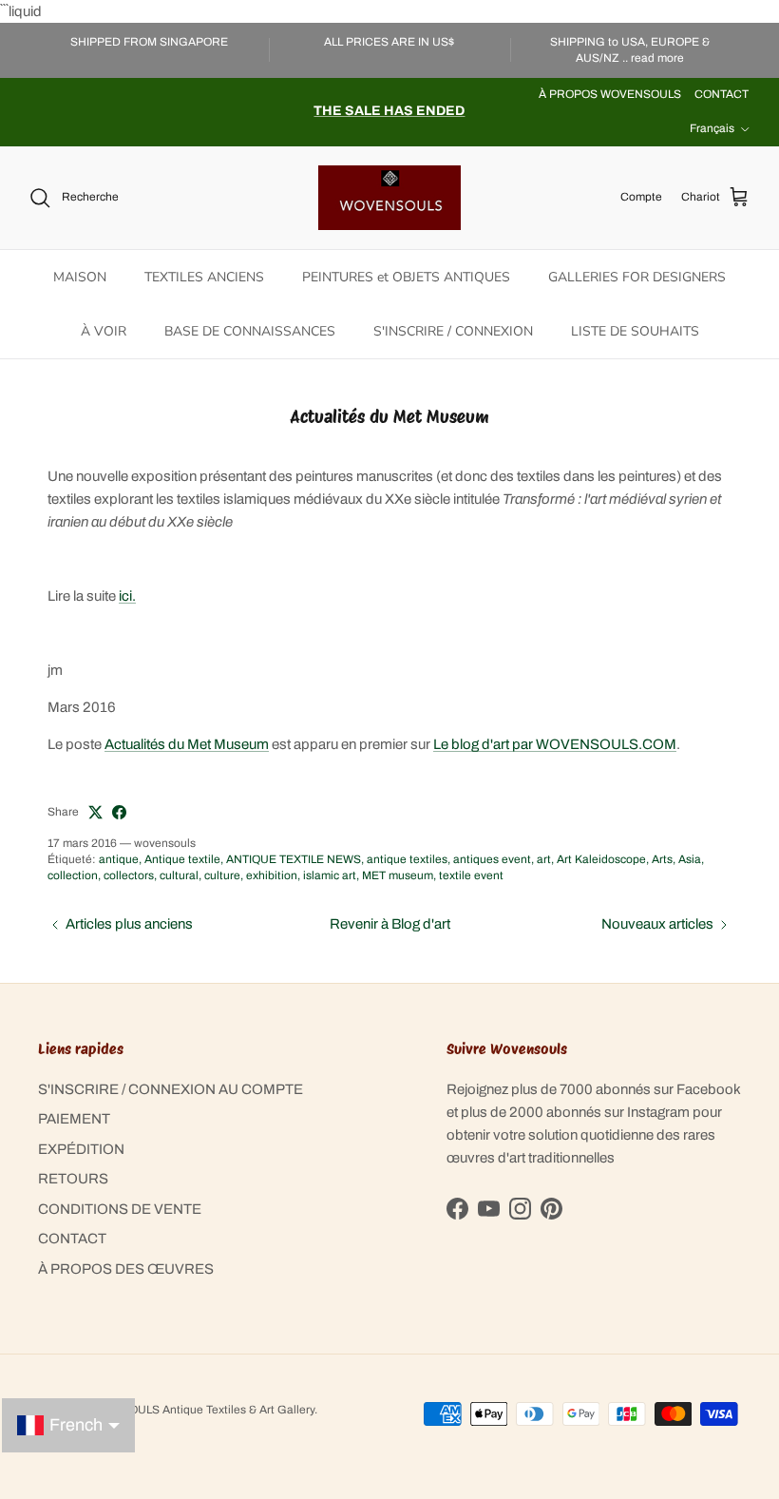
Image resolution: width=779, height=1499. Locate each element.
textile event (471, 875)
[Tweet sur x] (95, 812)
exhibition (271, 875)
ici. (127, 596)
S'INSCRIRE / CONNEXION (453, 331)
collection (73, 875)
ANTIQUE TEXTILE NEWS (293, 859)
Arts (662, 859)
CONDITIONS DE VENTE (119, 1209)
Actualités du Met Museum (186, 744)
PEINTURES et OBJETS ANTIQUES (406, 277)
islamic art (329, 875)
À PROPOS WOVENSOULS (610, 94)
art (544, 859)
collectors (129, 875)
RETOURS (73, 1178)
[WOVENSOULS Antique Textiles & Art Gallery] (389, 197)
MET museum (397, 875)
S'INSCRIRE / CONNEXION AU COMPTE (170, 1089)
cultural (179, 875)
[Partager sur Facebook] (119, 812)
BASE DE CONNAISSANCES (249, 331)
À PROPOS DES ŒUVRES (126, 1269)
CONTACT (721, 94)
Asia (689, 859)
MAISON (79, 277)
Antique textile (182, 859)
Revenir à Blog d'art (390, 924)
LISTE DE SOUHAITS (635, 331)
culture (222, 875)
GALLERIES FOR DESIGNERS (637, 277)
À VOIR (103, 331)
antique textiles (407, 859)
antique (119, 859)
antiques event (492, 859)
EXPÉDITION (81, 1149)
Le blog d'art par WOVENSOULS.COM (554, 744)
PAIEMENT (74, 1118)
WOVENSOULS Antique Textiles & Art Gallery (196, 1409)
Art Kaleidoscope (601, 859)
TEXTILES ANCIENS (204, 277)
